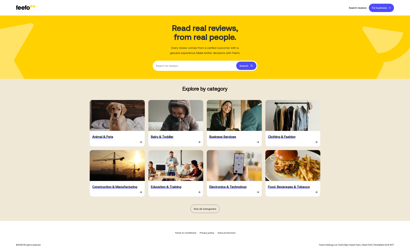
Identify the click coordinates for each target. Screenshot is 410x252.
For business (379, 7)
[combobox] (205, 66)
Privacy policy (207, 233)
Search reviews (358, 7)
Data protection (226, 233)
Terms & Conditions (185, 233)
